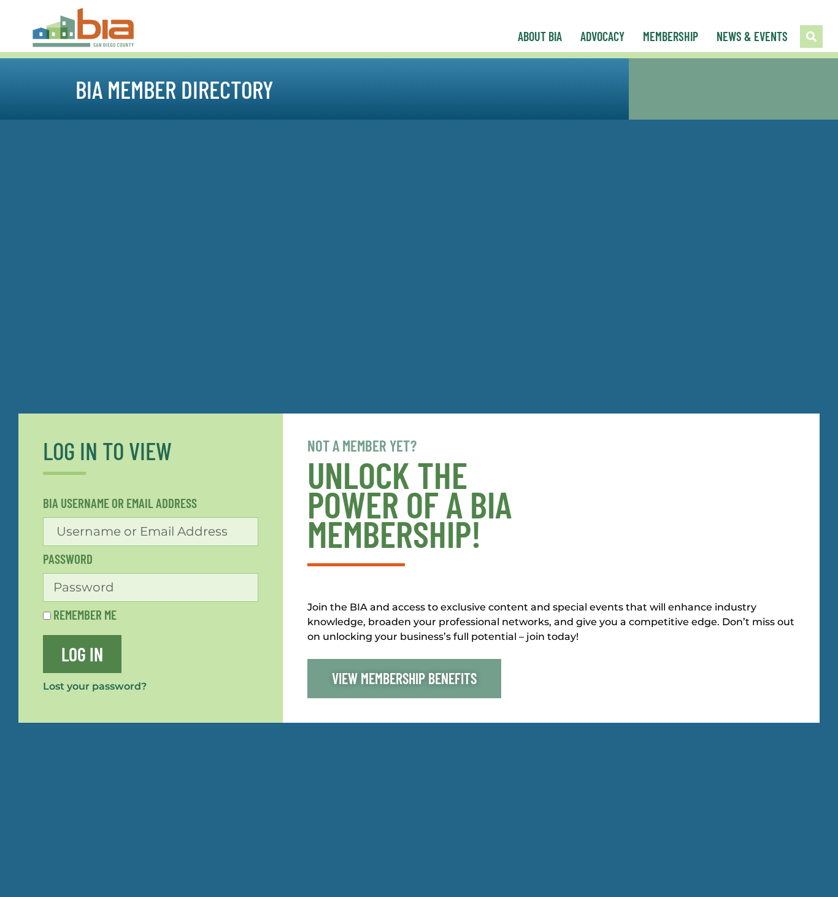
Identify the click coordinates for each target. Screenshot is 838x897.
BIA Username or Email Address (120, 503)
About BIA (540, 36)
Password (68, 559)
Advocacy (602, 36)
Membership (670, 36)
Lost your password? (95, 686)
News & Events (752, 36)
